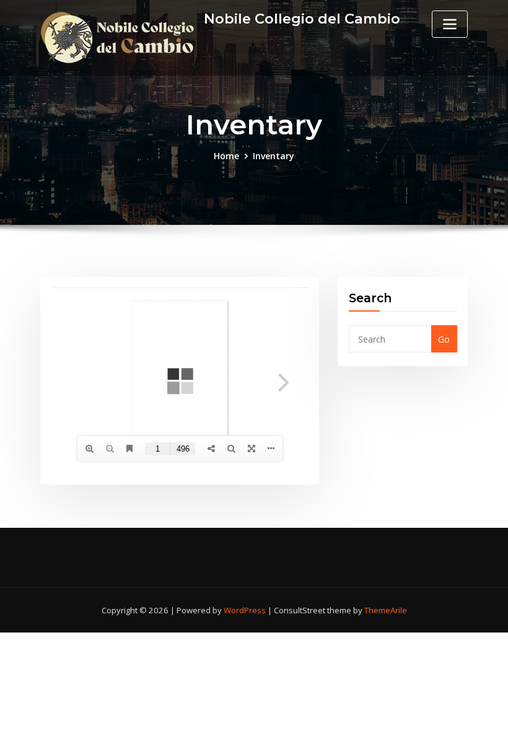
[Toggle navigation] (450, 24)
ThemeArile (385, 610)
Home (226, 156)
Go (444, 339)
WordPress (245, 610)
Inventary (273, 156)
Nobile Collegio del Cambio (302, 18)
